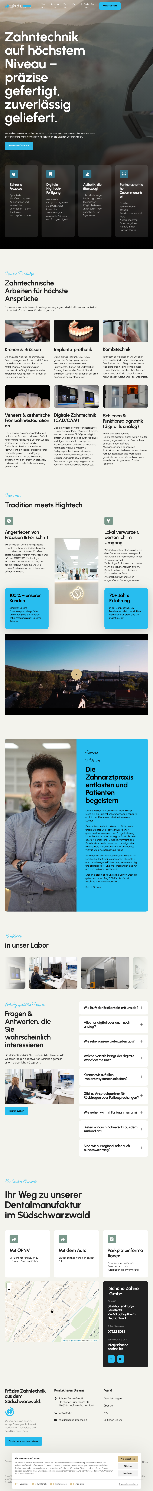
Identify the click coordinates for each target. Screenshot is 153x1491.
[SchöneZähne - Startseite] (18, 6)
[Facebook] (111, 1359)
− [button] (9, 1289)
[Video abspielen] (76, 674)
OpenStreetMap (75, 1340)
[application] (52, 1311)
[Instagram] (120, 1359)
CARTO (95, 1340)
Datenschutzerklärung (128, 1484)
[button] (52, 1311)
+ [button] (9, 1285)
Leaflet (64, 1340)
